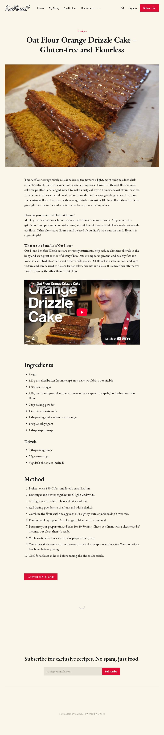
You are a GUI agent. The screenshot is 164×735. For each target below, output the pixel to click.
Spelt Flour (70, 8)
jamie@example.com (82, 671)
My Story (54, 8)
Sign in (133, 8)
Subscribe (149, 8)
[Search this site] (122, 8)
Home (40, 8)
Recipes (82, 31)
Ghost (101, 713)
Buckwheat (87, 8)
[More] (99, 8)
